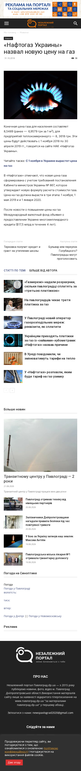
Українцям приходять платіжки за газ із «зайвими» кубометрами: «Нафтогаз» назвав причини (50, 340)
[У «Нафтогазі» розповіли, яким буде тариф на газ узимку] (13, 376)
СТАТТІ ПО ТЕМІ (15, 270)
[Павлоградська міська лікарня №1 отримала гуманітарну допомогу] (13, 559)
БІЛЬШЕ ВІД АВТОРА (43, 270)
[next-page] (12, 390)
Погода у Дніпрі (14, 616)
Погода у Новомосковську (45, 616)
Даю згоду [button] (14, 762)
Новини (24, 32)
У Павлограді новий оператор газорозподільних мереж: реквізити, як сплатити (47, 322)
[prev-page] (6, 390)
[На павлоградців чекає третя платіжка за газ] (13, 304)
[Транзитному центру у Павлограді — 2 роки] (40, 445)
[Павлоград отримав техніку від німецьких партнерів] (13, 504)
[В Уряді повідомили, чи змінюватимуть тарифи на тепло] (13, 358)
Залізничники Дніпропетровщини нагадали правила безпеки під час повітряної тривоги (48, 521)
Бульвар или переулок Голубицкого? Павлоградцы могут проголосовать (63, 252)
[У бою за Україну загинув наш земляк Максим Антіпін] (13, 541)
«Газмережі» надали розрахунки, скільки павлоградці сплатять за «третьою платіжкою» (50, 286)
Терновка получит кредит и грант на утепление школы (22, 248)
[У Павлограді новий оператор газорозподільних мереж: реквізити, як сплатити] (13, 322)
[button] (6, 23)
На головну (10, 32)
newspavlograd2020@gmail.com (53, 712)
